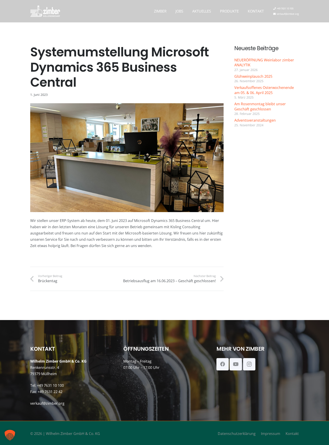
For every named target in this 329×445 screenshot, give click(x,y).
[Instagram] (249, 364)
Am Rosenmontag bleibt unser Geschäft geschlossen (260, 106)
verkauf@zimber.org (47, 403)
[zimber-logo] (45, 11)
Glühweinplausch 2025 (253, 76)
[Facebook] (222, 364)
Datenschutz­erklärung (237, 433)
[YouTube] (236, 364)
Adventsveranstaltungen (255, 120)
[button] (169, 11)
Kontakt (292, 433)
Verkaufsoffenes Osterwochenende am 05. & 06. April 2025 (264, 90)
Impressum (270, 433)
